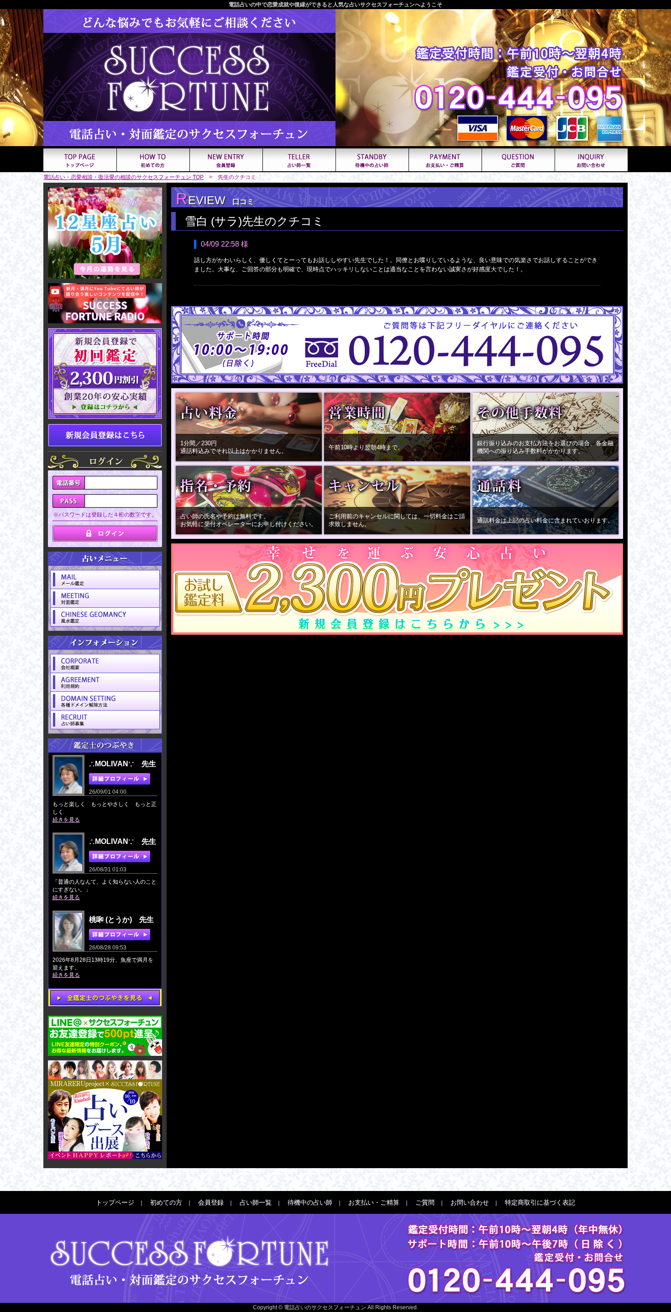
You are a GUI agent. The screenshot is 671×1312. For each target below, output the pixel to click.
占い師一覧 (256, 1202)
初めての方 (166, 1202)
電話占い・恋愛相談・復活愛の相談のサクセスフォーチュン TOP (123, 177)
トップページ (115, 1202)
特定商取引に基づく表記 (540, 1202)
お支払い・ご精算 (373, 1202)
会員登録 (211, 1202)
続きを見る (66, 820)
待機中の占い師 (310, 1202)
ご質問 (425, 1202)
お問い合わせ (470, 1202)
